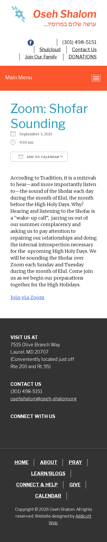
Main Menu (18, 77)
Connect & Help (37, 484)
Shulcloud (50, 49)
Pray (75, 462)
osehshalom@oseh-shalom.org (43, 398)
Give (75, 484)
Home (22, 462)
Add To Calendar (42, 157)
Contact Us (84, 49)
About (48, 462)
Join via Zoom (27, 298)
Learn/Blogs (48, 473)
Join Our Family (41, 57)
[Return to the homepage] (53, 16)
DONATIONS (83, 57)
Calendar (48, 496)
